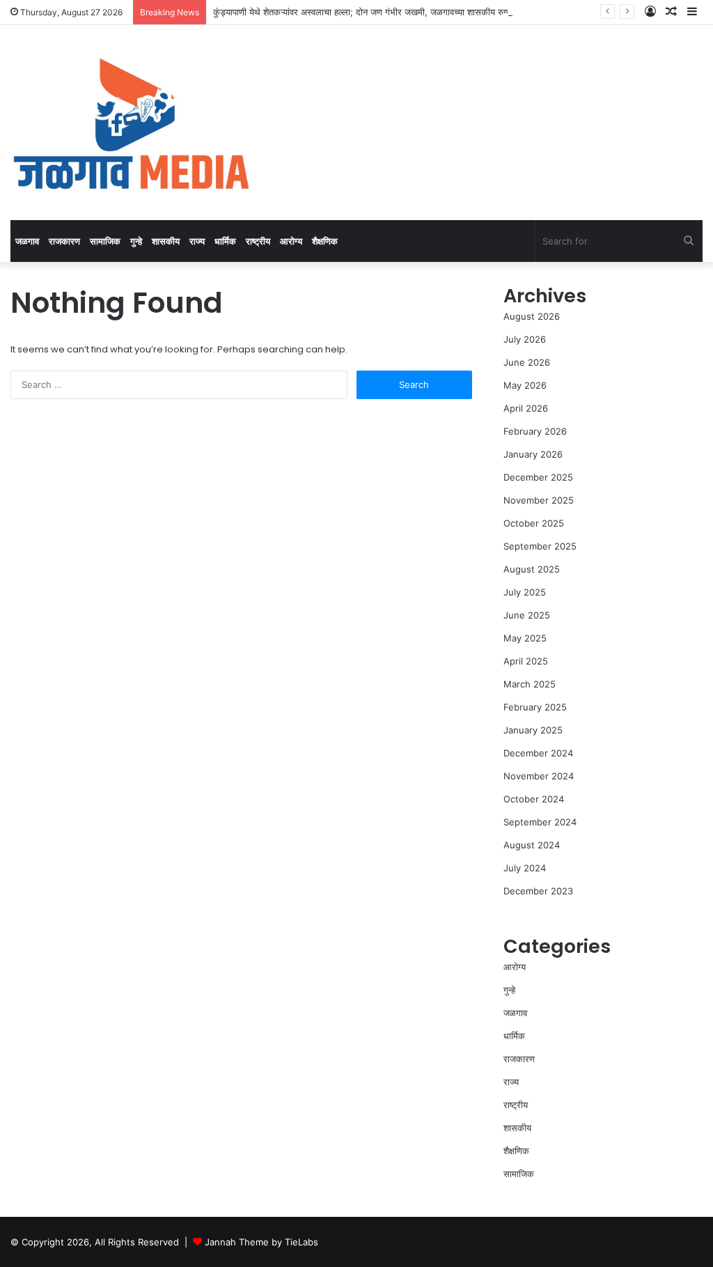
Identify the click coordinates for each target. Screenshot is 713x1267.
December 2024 (538, 753)
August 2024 (531, 844)
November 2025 (538, 500)
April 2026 (525, 408)
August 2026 (531, 316)
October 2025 (533, 523)
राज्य (197, 241)
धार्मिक (225, 241)
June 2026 (526, 362)
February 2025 (535, 707)
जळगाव (27, 241)
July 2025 (524, 592)
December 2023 (538, 890)
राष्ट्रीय (258, 241)
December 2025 (538, 477)
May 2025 (525, 638)
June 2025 (526, 615)
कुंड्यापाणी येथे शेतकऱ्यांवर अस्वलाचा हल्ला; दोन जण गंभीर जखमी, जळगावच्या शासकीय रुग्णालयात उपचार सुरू (392, 11)
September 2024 (540, 821)
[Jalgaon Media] (131, 122)
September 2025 (540, 546)
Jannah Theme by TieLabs (261, 1241)
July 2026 (524, 339)
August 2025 (531, 569)
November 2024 (538, 776)
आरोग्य (291, 241)
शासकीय (166, 241)
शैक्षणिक (325, 241)
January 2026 (533, 454)
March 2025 (529, 684)
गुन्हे (136, 241)
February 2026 (535, 431)
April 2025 (525, 661)
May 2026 (525, 385)
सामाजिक (105, 241)
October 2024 (533, 798)
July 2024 (524, 867)
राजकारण (64, 241)
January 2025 (533, 730)
